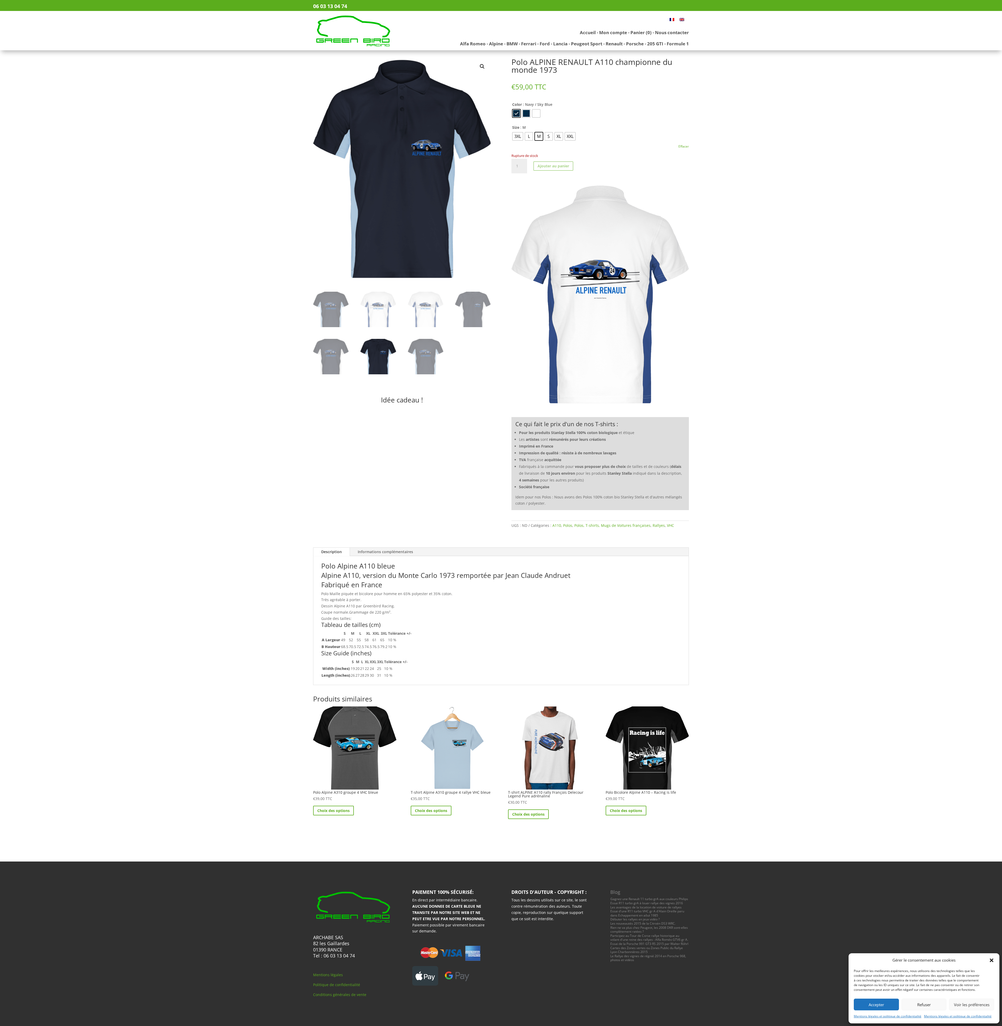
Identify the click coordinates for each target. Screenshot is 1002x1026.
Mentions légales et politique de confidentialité (887, 1016)
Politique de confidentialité (336, 984)
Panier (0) (641, 32)
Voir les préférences (971, 1004)
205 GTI (655, 44)
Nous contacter (672, 32)
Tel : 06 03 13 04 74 (334, 955)
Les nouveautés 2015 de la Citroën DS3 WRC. (643, 923)
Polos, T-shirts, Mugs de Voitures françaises (612, 525)
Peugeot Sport (586, 44)
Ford (545, 44)
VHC (670, 525)
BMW (512, 44)
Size (515, 127)
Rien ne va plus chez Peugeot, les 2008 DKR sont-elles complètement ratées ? (649, 929)
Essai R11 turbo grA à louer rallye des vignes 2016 (646, 903)
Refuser (924, 1004)
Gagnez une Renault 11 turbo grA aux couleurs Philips (649, 899)
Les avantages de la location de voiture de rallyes (646, 907)
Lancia (560, 44)
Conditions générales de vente (339, 994)
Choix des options (333, 810)
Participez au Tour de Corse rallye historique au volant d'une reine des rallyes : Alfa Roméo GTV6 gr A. (649, 937)
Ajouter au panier (553, 165)
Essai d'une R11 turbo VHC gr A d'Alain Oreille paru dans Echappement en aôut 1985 (647, 913)
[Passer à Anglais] (682, 19)
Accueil (588, 32)
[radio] (516, 113)
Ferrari (528, 44)
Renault (614, 44)
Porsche (635, 44)
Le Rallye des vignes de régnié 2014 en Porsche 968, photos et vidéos (648, 958)
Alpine (496, 44)
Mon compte (613, 32)
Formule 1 (678, 44)
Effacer (683, 146)
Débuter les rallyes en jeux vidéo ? (635, 919)
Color (517, 104)
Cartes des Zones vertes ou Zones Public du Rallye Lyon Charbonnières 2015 (646, 950)
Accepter (876, 1004)
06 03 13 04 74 (330, 6)
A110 (556, 525)
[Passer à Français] (672, 19)
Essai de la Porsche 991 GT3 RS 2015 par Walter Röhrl (649, 944)
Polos (567, 525)
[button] (991, 960)
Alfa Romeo (473, 44)
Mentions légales (328, 974)
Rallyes (659, 525)
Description (331, 551)
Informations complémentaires (385, 551)
